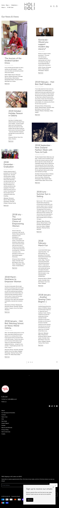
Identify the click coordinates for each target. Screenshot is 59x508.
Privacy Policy (5, 429)
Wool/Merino (4, 467)
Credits (3, 434)
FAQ (2, 419)
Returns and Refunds (6, 427)
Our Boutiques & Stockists (8, 412)
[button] (54, 6)
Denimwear (4, 438)
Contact (3, 414)
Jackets (3, 444)
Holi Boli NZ (7, 496)
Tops (2, 465)
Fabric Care (4, 417)
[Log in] (51, 6)
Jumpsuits (4, 448)
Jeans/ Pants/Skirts (6, 446)
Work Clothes (4, 469)
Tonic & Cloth (4, 463)
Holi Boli (3, 442)
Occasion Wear (5, 472)
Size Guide (4, 421)
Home (3, 5)
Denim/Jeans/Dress (6, 435)
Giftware (3, 440)
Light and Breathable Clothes (8, 450)
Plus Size (3, 457)
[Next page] (56, 362)
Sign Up (30, 499)
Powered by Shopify (15, 496)
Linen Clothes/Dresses (7, 452)
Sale (2, 461)
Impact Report (5, 423)
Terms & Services (5, 431)
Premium (3, 459)
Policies (3, 425)
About (3, 410)
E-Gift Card (10, 7)
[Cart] (57, 6)
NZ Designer (4, 455)
